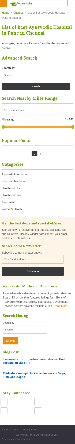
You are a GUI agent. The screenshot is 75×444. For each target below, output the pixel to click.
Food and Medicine (13, 181)
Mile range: (8, 119)
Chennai (18, 12)
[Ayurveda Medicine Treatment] (38, 3)
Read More (60, 305)
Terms (15, 429)
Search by (8, 67)
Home (5, 12)
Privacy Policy (30, 429)
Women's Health (12, 209)
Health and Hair (11, 188)
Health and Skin (11, 195)
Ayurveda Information (15, 174)
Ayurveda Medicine (12, 439)
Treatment (8, 202)
